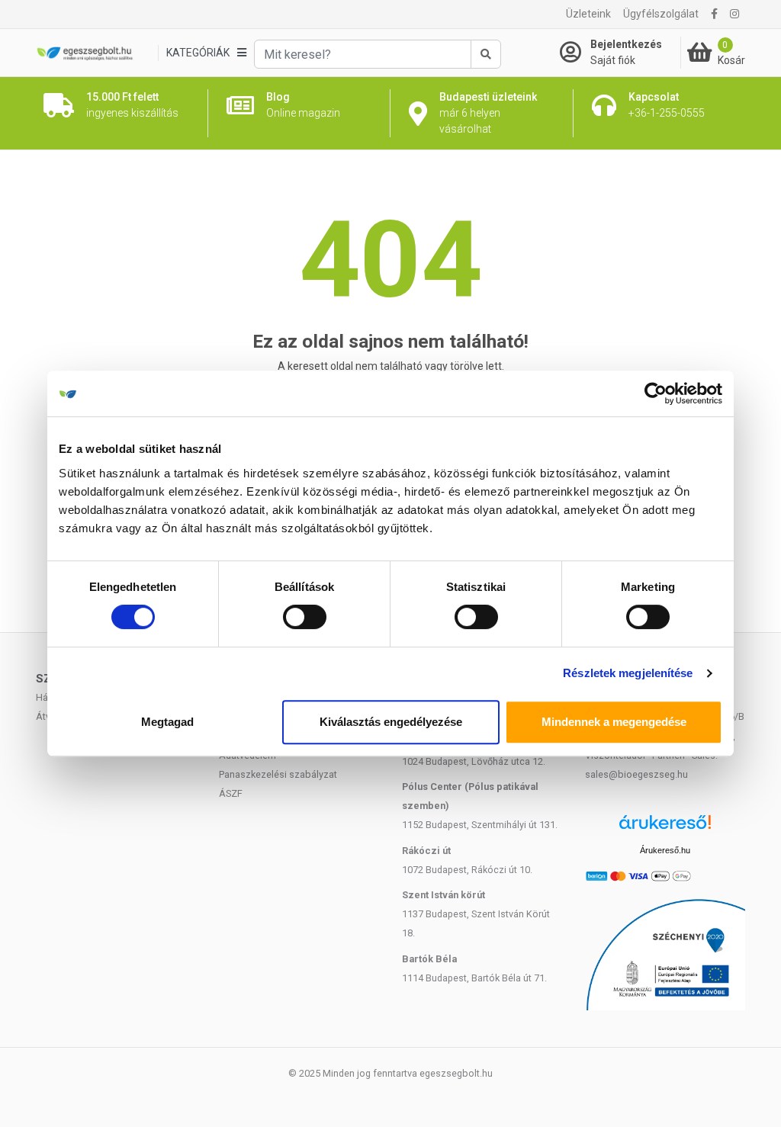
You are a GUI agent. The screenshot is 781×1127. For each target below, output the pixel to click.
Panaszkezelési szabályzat (278, 774)
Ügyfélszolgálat (661, 14)
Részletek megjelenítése (628, 672)
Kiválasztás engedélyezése (391, 721)
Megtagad (167, 721)
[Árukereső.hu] (665, 827)
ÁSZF (231, 793)
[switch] (304, 617)
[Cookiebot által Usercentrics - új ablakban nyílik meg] (655, 393)
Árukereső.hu (665, 850)
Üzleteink (588, 14)
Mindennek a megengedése (614, 721)
